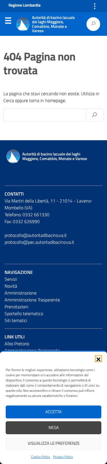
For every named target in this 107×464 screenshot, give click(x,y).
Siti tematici (16, 320)
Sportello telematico (24, 313)
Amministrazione (21, 292)
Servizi (11, 279)
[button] (98, 359)
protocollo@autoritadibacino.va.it (36, 235)
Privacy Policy (63, 456)
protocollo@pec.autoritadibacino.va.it (39, 242)
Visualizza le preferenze (54, 443)
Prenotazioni (16, 306)
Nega (54, 427)
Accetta (53, 411)
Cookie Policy (40, 456)
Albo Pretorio (17, 343)
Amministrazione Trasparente (32, 299)
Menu (8, 22)
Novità (11, 285)
